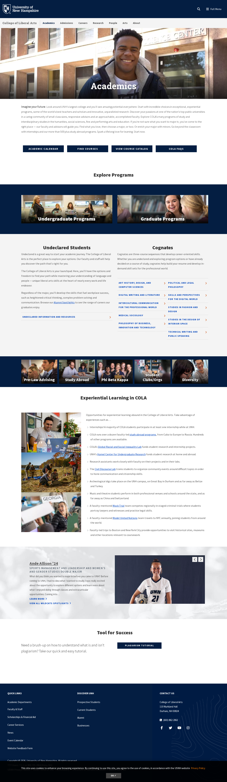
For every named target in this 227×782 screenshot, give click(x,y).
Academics (49, 23)
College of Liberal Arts (19, 23)
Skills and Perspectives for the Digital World (184, 297)
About (136, 23)
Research (98, 23)
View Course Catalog (132, 148)
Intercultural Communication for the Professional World (139, 305)
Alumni (80, 717)
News (10, 732)
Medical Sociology (131, 315)
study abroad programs (143, 434)
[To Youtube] (181, 728)
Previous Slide (194, 559)
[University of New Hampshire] (23, 8)
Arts (125, 23)
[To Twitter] (172, 728)
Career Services (15, 724)
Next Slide (200, 559)
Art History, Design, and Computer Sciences (135, 284)
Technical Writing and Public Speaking (183, 333)
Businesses (83, 725)
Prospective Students (88, 702)
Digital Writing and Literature (139, 294)
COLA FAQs (176, 148)
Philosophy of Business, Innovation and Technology (137, 325)
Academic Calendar (43, 148)
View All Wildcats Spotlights (49, 603)
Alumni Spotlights (64, 302)
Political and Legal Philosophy (181, 284)
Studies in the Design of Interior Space (184, 321)
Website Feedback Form (20, 748)
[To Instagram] (190, 728)
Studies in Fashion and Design (183, 309)
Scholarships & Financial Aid (21, 717)
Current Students (86, 709)
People (113, 23)
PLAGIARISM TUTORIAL (139, 645)
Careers (82, 23)
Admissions (66, 23)
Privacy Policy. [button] (198, 768)
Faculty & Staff (14, 709)
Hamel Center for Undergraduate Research (121, 454)
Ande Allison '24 (44, 563)
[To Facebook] (163, 728)
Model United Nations (125, 518)
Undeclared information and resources (48, 316)
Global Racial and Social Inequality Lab (120, 446)
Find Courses (87, 148)
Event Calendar (15, 740)
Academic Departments (19, 702)
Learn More (37, 598)
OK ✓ (113, 775)
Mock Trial (118, 505)
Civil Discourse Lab (105, 469)
